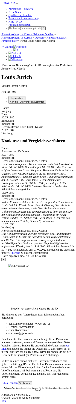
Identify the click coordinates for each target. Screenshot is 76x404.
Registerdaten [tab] (17, 98)
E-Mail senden (9, 382)
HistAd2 (8, 2)
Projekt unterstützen (19, 24)
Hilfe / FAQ (15, 21)
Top (3, 400)
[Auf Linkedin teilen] (14, 56)
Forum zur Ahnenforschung (23, 18)
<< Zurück (7, 46)
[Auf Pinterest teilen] (14, 53)
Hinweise (14, 252)
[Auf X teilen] (15, 49)
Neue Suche (15, 12)
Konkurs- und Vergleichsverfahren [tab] (27, 101)
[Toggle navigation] (17, 3)
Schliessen (24, 383)
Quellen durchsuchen (20, 15)
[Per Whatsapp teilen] (15, 59)
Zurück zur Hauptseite (20, 8)
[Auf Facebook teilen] (20, 46)
